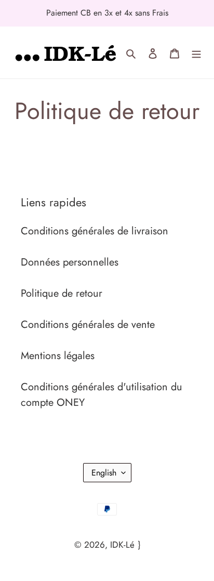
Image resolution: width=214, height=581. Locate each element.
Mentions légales (58, 355)
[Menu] (196, 52)
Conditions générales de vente (88, 324)
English (103, 473)
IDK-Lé (122, 544)
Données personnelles (69, 262)
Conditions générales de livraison (94, 231)
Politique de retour (61, 293)
